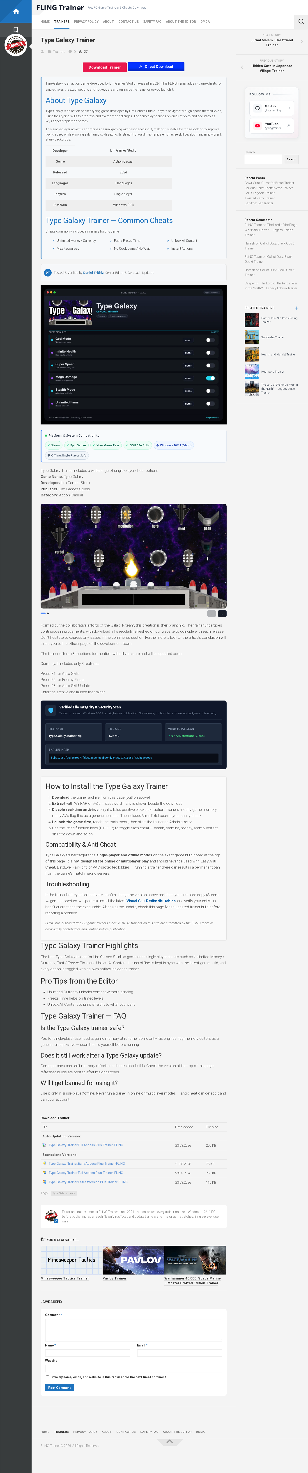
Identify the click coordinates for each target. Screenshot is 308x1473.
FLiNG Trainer (60, 7)
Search (250, 152)
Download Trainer (105, 67)
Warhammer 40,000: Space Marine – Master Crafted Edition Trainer (192, 1280)
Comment (53, 1315)
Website (51, 1360)
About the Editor (181, 21)
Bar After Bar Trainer (259, 203)
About (108, 21)
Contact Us (128, 21)
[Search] (301, 22)
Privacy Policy (86, 21)
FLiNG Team (253, 225)
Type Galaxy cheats (64, 1193)
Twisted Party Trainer (260, 198)
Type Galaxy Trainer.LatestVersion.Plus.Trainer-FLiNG (88, 1182)
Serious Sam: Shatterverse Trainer (269, 188)
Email (142, 1345)
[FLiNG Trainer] (16, 11)
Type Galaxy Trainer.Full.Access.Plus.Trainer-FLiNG (85, 1145)
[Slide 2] (48, 613)
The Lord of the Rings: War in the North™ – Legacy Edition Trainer (271, 230)
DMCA (205, 21)
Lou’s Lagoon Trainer (260, 193)
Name (50, 1345)
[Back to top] (170, 1442)
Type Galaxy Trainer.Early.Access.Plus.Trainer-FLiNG (86, 1164)
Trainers (61, 21)
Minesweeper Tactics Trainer (65, 1278)
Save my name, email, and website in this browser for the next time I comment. (109, 1377)
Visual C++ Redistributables (151, 901)
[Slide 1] (43, 613)
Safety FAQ (152, 21)
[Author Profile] (16, 45)
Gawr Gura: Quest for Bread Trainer (269, 183)
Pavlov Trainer (114, 1278)
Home (45, 21)
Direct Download (159, 67)
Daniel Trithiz (93, 272)
